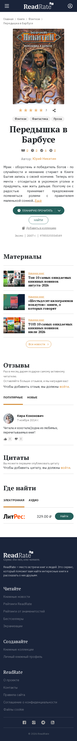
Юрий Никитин (44, 159)
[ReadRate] (38, 5)
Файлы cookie (13, 709)
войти (64, 387)
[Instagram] (33, 722)
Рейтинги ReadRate (17, 604)
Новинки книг (36, 273)
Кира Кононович (30, 416)
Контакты (10, 687)
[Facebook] (24, 722)
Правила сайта (14, 695)
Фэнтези (20, 119)
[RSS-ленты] (52, 722)
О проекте (11, 680)
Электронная (13, 500)
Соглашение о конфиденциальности (30, 702)
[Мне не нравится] (16, 439)
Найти (38, 220)
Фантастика (40, 119)
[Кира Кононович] (8, 418)
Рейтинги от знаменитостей (24, 611)
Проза (58, 119)
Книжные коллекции (18, 649)
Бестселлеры (13, 619)
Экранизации (12, 626)
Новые (32, 397)
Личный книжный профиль (22, 657)
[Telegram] (43, 722)
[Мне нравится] (5, 439)
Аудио (33, 500)
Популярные (13, 397)
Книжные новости (16, 597)
